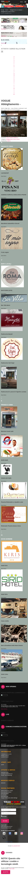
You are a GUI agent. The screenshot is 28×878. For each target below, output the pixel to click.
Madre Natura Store (7, 33)
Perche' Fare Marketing (6, 775)
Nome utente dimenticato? (6, 826)
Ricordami (4, 816)
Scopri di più (11, 868)
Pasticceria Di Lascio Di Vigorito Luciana (13, 391)
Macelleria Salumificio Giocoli (10, 223)
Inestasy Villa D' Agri (7, 25)
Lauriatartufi (5, 173)
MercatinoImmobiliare (6, 792)
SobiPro (9, 141)
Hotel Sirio (4, 594)
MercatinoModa (5, 793)
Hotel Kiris (4, 565)
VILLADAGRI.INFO (16, 846)
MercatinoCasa (4, 796)
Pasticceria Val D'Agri (7, 363)
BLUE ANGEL (5, 40)
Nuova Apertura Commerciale (13, 692)
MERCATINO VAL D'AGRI (7, 790)
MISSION (3, 783)
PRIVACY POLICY (5, 755)
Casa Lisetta (5, 621)
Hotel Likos (4, 674)
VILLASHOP (3, 795)
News (3, 733)
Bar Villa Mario (5, 305)
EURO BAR (4, 460)
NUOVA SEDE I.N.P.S (7, 741)
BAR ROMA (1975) (6, 290)
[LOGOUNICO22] (14, 5)
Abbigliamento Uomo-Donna (13, 139)
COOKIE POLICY (5, 757)
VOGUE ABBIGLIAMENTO (12, 137)
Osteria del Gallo (6, 478)
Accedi (5, 820)
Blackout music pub (7, 431)
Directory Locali (4, 772)
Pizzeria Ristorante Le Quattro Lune (12, 502)
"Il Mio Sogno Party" (7, 701)
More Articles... (4, 709)
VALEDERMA (5, 18)
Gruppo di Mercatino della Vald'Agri (9, 798)
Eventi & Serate (7, 720)
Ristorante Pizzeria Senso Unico (11, 526)
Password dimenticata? (6, 828)
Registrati (3, 825)
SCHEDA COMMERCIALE (7, 773)
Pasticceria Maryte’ (7, 334)
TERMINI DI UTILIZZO (6, 754)
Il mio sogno (5, 252)
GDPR (2, 764)
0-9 (14, 94)
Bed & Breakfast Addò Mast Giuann (12, 645)
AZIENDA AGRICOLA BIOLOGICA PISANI (13, 194)
